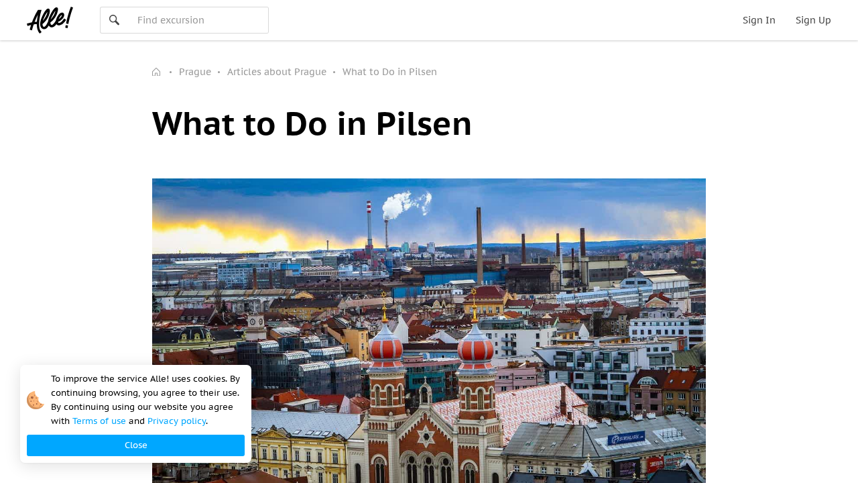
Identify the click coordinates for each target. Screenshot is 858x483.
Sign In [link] (759, 20)
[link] (157, 72)
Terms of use (99, 421)
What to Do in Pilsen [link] (390, 72)
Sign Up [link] (813, 20)
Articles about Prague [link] (276, 72)
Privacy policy (176, 421)
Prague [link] (195, 72)
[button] (136, 445)
